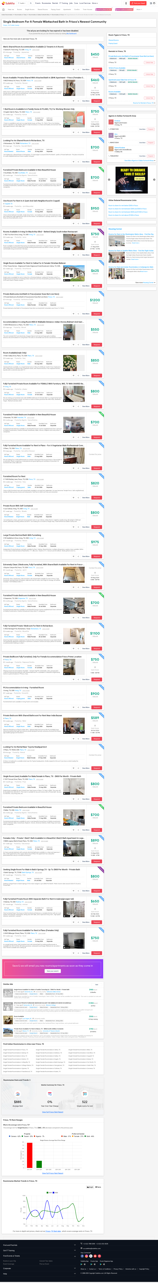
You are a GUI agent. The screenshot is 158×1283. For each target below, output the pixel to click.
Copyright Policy (144, 1269)
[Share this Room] (78, 69)
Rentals (55, 3)
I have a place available (124, 9)
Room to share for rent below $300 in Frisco (123, 205)
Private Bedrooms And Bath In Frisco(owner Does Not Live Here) (31, 294)
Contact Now (149, 62)
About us (83, 1269)
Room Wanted (8, 151)
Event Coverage (8, 1264)
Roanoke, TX (21, 417)
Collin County (15, 25)
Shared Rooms (43, 9)
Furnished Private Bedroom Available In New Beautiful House (29, 170)
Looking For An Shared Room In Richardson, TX (23, 140)
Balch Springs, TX (28, 872)
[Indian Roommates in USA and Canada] (3, 9)
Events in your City (9, 1261)
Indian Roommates (7, 14)
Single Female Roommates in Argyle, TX (48, 1059)
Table (99, 1187)
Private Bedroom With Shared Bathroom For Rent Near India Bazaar (32, 715)
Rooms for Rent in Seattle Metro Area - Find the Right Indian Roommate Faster (132, 251)
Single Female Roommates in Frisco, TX (15, 1050)
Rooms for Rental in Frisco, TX (143, 103)
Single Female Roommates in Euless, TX (80, 1059)
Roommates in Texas (21, 14)
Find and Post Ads (10, 1245)
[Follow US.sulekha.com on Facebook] (82, 1256)
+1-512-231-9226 (102, 1244)
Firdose (117, 121)
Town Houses (87, 9)
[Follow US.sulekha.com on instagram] (86, 1256)
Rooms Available (114, 92)
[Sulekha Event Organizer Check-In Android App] (101, 1264)
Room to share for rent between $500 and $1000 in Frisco (128, 212)
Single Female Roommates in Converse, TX (81, 1068)
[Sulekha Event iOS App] (95, 1264)
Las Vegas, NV (27, 1018)
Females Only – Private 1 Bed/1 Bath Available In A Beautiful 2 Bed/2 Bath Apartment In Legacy (44, 838)
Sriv (116, 134)
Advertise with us (130, 1269)
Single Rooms (30, 9)
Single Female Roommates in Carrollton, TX (81, 1053)
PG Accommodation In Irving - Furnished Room (23, 688)
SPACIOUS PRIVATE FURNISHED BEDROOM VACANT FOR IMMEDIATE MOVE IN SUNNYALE (42, 1003)
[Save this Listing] (73, 69)
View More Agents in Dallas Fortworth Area (139, 160)
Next (96, 984)
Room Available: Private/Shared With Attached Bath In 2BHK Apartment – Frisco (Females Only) (44, 78)
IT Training (63, 3)
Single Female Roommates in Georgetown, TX (50, 1065)
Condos (77, 9)
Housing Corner (115, 229)
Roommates (46, 3)
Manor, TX (26, 1031)
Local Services (85, 3)
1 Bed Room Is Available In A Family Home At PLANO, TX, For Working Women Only (38, 109)
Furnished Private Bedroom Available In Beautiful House (27, 807)
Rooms (19, 9)
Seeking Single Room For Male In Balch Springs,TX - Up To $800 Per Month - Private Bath (41, 869)
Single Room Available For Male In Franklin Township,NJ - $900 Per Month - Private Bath (41, 989)
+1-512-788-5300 (89, 1244)
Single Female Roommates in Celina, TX (48, 1050)
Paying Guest (55, 9)
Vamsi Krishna (120, 147)
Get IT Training (9, 1250)
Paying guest (20, 487)
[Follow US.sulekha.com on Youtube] (95, 1256)
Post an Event (44, 1264)
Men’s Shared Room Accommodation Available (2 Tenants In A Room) (33, 47)
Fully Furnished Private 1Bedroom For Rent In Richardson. (28, 626)
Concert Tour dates (46, 1261)
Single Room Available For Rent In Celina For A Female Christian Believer (34, 263)
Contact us (92, 1269)
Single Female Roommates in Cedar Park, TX (82, 1065)
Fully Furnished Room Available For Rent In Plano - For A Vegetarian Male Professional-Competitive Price (44, 445)
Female (29, 88)
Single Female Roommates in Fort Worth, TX (82, 1062)
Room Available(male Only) (14, 353)
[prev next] (131, 180)
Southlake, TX (23, 173)
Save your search (53, 971)
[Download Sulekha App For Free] (126, 3)
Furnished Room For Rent (14, 476)
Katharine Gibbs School (53, 992)
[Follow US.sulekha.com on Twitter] (91, 1256)
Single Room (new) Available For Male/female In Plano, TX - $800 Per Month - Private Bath (42, 776)
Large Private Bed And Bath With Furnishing (22, 535)
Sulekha (8, 3)
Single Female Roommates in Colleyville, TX (16, 1062)
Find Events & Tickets (11, 1256)
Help (5, 1274)
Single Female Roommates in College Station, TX (18, 1065)
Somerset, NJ (29, 992)
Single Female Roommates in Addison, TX (49, 1053)
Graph (91, 1187)
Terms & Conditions (105, 1269)
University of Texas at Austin (51, 1031)
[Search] (30, 3)
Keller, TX (18, 810)
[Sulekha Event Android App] (91, 1264)
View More (85, 69)
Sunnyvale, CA (28, 1005)
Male (29, 57)
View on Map (35, 49)
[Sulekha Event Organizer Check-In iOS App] (104, 1264)
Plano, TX (28, 112)
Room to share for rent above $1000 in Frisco (124, 215)
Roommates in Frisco (58, 14)
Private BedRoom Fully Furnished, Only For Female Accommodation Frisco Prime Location (42, 657)
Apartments (67, 9)
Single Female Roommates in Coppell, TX (81, 1056)
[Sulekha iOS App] (85, 1264)
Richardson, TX (25, 143)
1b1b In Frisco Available (117, 68)
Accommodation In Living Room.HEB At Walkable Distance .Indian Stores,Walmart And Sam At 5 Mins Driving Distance (44, 322)
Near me (11, 9)
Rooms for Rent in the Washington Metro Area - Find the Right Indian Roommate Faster (132, 234)
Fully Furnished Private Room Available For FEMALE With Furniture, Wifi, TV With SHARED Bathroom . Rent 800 (44, 384)
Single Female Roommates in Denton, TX (15, 1059)
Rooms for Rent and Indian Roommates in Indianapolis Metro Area (132, 267)
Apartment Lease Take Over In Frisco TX (122, 80)
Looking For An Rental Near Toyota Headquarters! (25, 747)
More (94, 3)
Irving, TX (28, 50)
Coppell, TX (8, 204)
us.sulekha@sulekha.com (92, 1248)
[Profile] (152, 3)
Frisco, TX (6, 25)
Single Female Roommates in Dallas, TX (48, 1056)
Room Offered (9, 57)
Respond (97, 69)
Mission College (51, 1005)
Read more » (136, 243)
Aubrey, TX (20, 902)
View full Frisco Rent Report (52, 1112)
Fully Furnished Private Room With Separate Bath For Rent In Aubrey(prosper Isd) (38, 899)
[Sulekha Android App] (81, 1264)
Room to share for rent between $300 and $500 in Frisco (128, 209)
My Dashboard (71, 33)
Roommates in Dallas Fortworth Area (39, 14)
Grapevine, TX (23, 598)
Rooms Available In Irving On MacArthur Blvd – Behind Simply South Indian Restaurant (40, 232)
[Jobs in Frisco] (132, 180)
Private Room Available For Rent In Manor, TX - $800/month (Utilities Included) (38, 1029)
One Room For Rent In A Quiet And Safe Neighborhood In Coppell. (31, 201)
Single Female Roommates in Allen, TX (80, 1050)
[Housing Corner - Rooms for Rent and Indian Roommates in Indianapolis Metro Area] (117, 276)
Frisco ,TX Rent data (53, 1231)
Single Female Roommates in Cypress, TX (16, 1068)
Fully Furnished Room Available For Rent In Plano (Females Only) (31, 930)
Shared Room (20, 57)
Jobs (71, 3)
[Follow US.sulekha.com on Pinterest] (99, 1256)
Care (76, 3)
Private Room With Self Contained (18, 506)
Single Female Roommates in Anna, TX (15, 1056)
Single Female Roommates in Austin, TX (48, 1071)
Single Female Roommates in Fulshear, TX (49, 1068)
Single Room (20, 88)
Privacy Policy (118, 1269)
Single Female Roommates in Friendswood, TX (17, 1071)
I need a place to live (103, 9)
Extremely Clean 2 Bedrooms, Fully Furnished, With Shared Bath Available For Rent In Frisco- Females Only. (44, 565)
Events (37, 3)
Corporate (7, 1268)
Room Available (19, 1016)
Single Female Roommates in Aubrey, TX (15, 1053)
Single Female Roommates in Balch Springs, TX (50, 1062)
